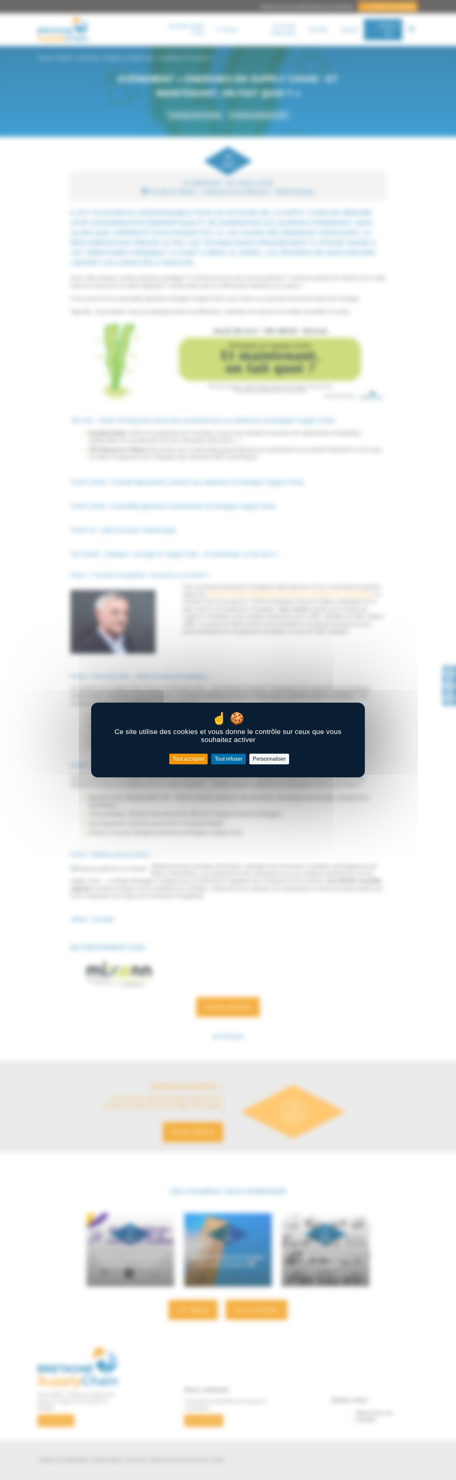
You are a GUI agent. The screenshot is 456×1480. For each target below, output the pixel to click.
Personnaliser (269, 759)
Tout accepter (188, 759)
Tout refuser (228, 759)
